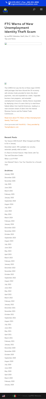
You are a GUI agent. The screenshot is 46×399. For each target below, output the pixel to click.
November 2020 (10, 351)
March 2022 (9, 298)
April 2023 (8, 254)
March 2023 (9, 258)
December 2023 (10, 228)
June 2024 (8, 211)
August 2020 (9, 361)
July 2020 (8, 364)
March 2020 (9, 378)
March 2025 (9, 191)
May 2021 (8, 331)
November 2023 (10, 231)
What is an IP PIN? (11, 159)
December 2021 (10, 308)
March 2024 (9, 217)
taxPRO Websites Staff (15, 36)
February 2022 (9, 301)
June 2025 (8, 187)
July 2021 (8, 324)
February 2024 (9, 221)
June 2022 (8, 288)
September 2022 (10, 278)
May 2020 (8, 371)
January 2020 (9, 385)
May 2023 (8, 251)
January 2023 (9, 264)
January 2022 (9, 304)
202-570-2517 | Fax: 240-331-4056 (23, 2)
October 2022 (9, 274)
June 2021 (8, 328)
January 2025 (9, 198)
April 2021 (8, 334)
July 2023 (8, 244)
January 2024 (9, 224)
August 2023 (9, 241)
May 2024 (8, 214)
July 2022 (8, 284)
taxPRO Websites (35, 396)
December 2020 (10, 348)
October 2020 (9, 354)
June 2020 (8, 368)
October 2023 (9, 234)
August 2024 (9, 204)
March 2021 (9, 338)
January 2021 (9, 344)
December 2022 (10, 268)
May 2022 (8, 291)
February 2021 (9, 341)
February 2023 (9, 261)
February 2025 (9, 194)
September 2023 (10, 238)
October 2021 (9, 314)
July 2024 (8, 207)
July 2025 (8, 184)
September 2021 (10, 318)
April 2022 (8, 294)
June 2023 (8, 248)
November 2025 (10, 181)
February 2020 (9, 381)
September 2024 (10, 201)
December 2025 (10, 177)
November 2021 (10, 311)
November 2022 (10, 271)
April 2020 (8, 375)
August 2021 (9, 321)
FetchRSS (22, 124)
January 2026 (9, 174)
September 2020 (10, 358)
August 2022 (9, 281)
